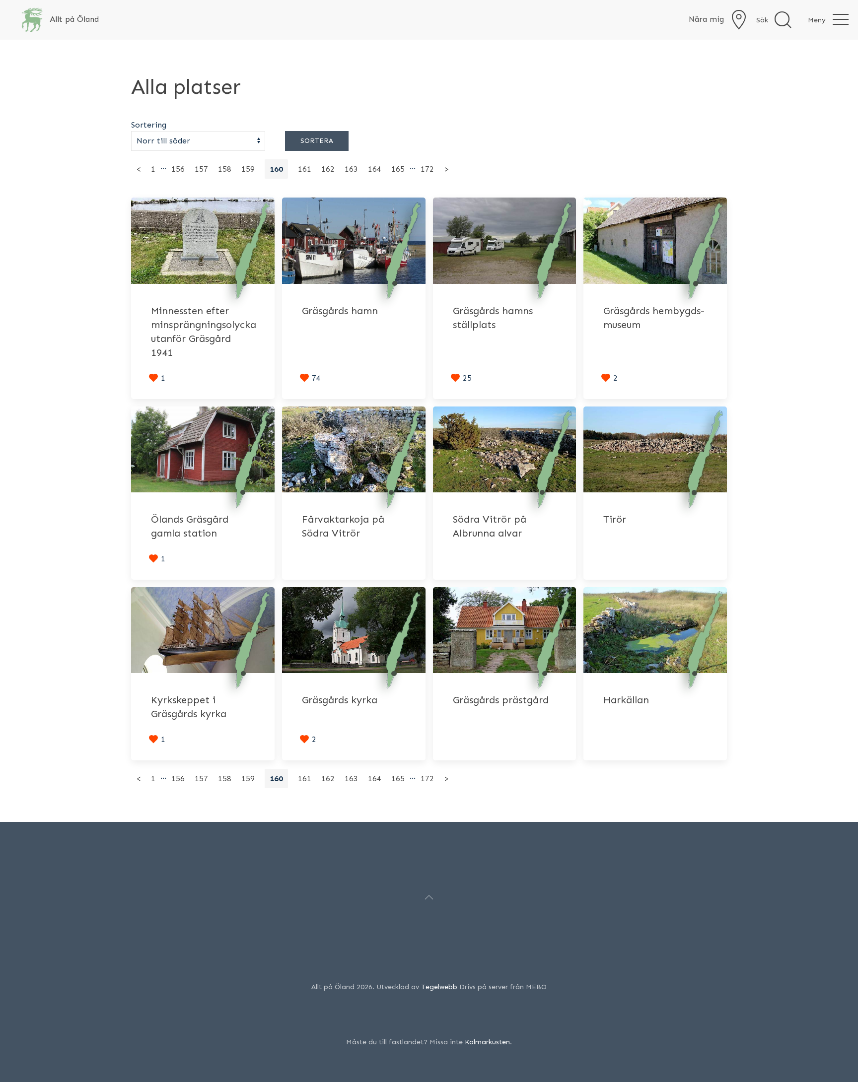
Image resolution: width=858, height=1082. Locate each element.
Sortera (316, 140)
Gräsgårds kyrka (339, 700)
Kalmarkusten (487, 1042)
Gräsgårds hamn (340, 311)
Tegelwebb (439, 987)
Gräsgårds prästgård (501, 700)
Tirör (614, 519)
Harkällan (626, 700)
